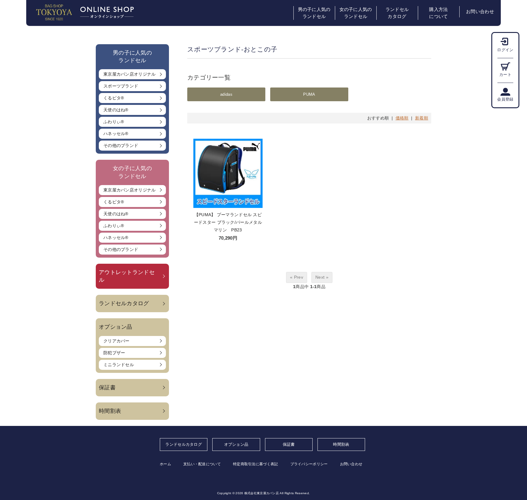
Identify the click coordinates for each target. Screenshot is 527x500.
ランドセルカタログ (397, 13)
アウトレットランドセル (127, 276)
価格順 (402, 118)
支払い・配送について (202, 464)
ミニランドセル (118, 364)
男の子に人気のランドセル (314, 13)
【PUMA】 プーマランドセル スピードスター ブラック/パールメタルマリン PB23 (228, 222)
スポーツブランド (120, 86)
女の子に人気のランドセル (355, 13)
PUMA (309, 94)
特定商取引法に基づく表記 (255, 464)
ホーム (165, 464)
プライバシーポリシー (309, 464)
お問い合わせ (480, 11)
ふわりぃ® (113, 121)
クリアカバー (116, 340)
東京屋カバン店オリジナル (129, 74)
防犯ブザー (114, 352)
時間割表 (110, 411)
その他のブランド (120, 145)
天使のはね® (115, 109)
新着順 (421, 118)
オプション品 (236, 444)
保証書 (107, 387)
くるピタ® (113, 97)
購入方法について (438, 13)
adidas (226, 94)
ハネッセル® (115, 133)
